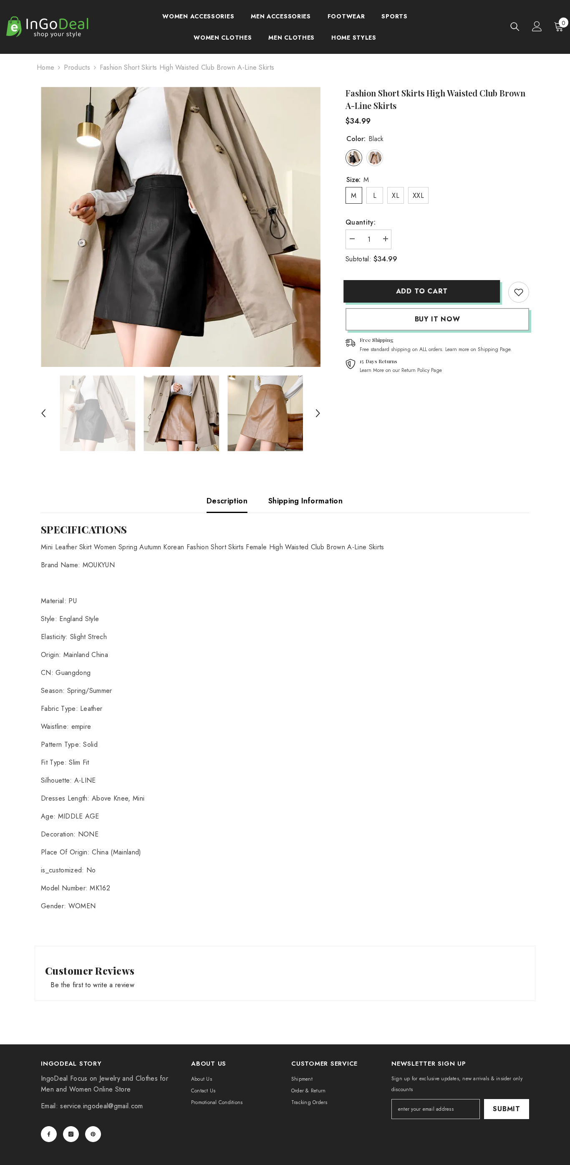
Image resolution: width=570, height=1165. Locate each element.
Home (45, 67)
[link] (518, 292)
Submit (506, 1109)
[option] (181, 227)
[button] (43, 413)
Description (227, 500)
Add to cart (424, 291)
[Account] (537, 26)
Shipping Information (305, 500)
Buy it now (437, 319)
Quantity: (361, 222)
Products (77, 67)
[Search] (514, 26)
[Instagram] (71, 1134)
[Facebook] (49, 1134)
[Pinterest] (93, 1134)
